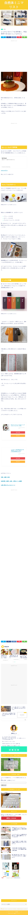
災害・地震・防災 (5, 477)
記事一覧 (18, 743)
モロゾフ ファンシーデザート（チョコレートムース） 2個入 (18, 425)
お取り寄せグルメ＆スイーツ (8, 485)
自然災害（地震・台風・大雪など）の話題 (11, 481)
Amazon (18, 435)
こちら (13, 741)
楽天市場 (18, 432)
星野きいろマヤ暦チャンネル (13, 745)
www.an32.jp (4, 170)
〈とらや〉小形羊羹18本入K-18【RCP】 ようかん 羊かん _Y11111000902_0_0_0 (17, 450)
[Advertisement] (14, 56)
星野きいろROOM (11, 818)
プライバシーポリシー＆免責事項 (13, 911)
